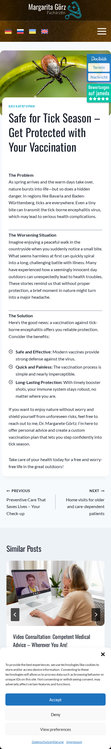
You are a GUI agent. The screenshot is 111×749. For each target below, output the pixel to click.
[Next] (96, 614)
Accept (55, 699)
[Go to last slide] (15, 614)
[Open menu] (102, 31)
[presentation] (55, 593)
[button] (103, 654)
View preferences (55, 729)
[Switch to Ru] (20, 31)
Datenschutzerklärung (48, 742)
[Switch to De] (8, 31)
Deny (55, 714)
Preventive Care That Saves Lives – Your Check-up (26, 502)
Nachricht (99, 77)
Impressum (74, 742)
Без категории (22, 106)
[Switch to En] (45, 31)
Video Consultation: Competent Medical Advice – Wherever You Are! (51, 640)
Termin (99, 67)
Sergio (18, 160)
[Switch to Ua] (32, 31)
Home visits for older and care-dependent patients (85, 502)
